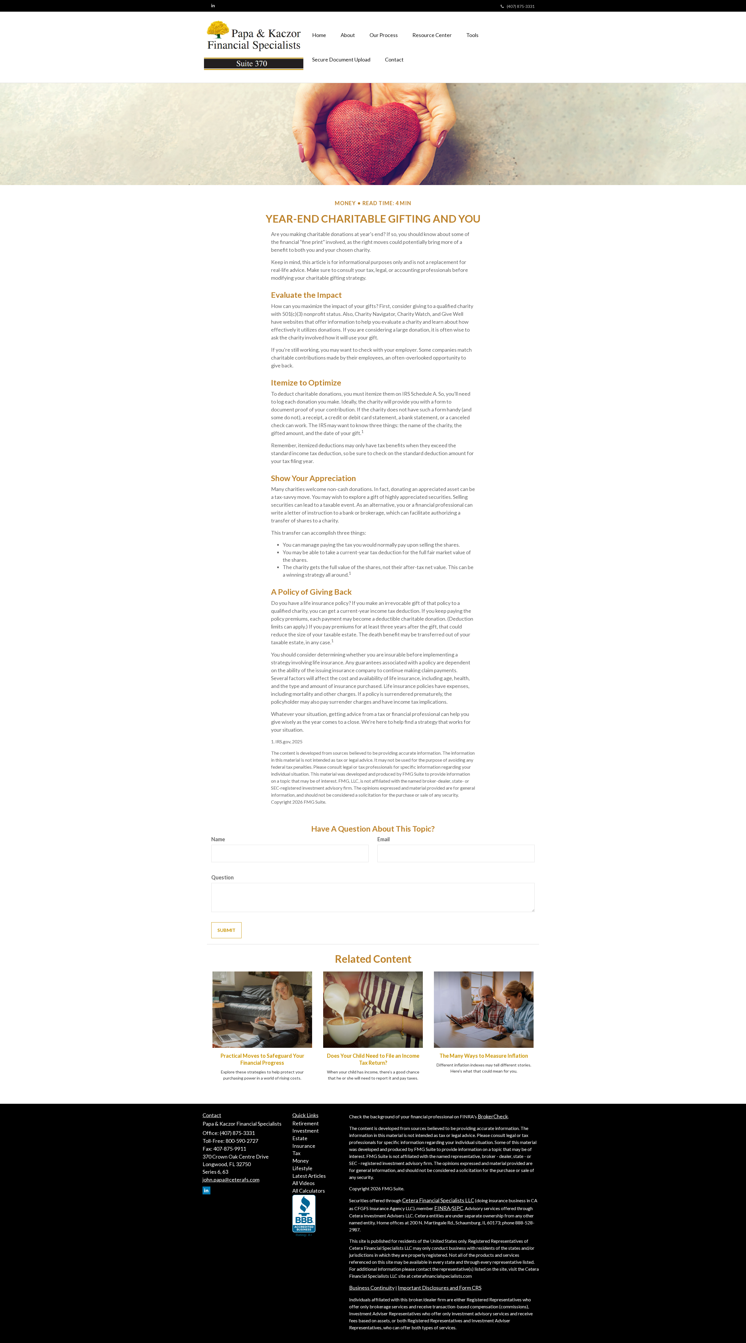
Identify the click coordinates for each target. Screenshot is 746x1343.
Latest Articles (309, 1176)
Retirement (305, 1123)
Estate (299, 1138)
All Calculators (308, 1190)
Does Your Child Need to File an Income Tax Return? (373, 1059)
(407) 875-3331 (521, 6)
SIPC (457, 1208)
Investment (305, 1130)
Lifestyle (302, 1168)
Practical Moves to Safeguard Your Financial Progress (262, 1059)
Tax (296, 1153)
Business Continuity (372, 1287)
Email (383, 839)
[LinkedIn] (213, 5)
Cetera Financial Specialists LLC (438, 1200)
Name (218, 839)
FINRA (442, 1208)
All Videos (303, 1183)
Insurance (303, 1146)
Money (300, 1160)
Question (222, 877)
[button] (347, 35)
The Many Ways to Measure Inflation (483, 1055)
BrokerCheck (493, 1116)
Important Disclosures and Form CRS (439, 1287)
